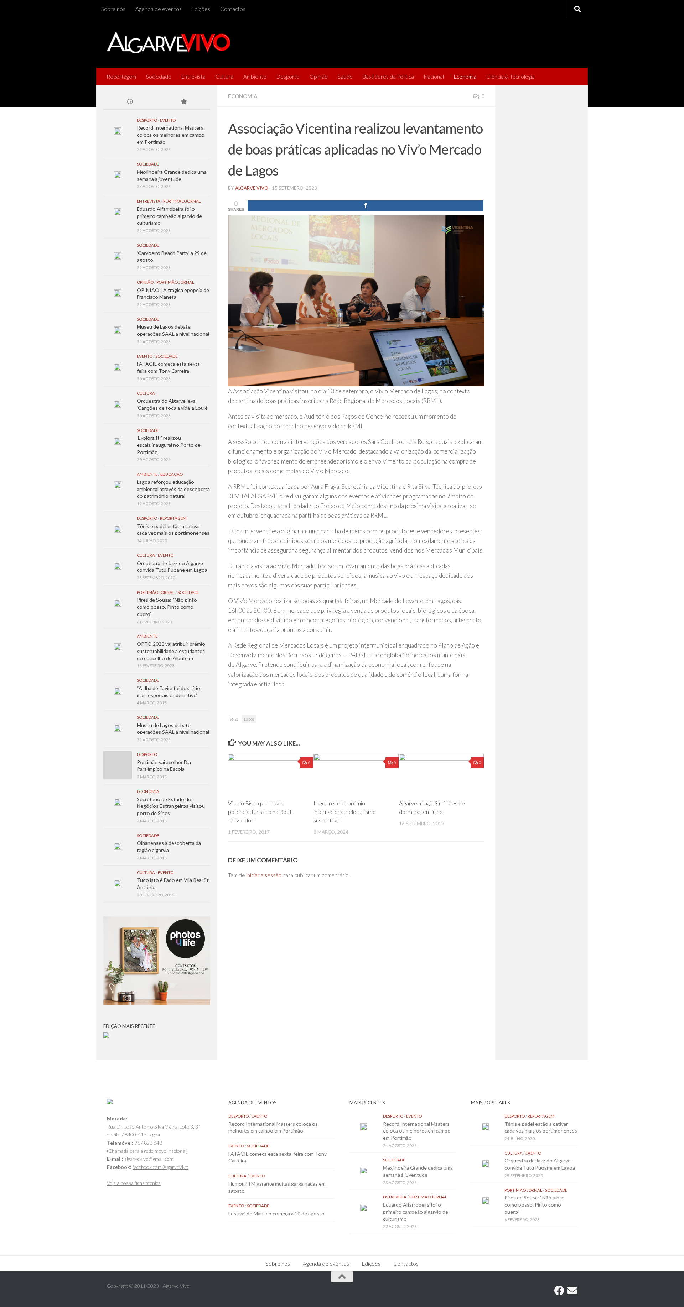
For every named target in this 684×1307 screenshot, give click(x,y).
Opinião (319, 76)
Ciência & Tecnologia (510, 76)
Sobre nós (113, 9)
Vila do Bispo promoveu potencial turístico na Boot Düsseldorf (260, 812)
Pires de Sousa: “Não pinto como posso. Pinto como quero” (167, 607)
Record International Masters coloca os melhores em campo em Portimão (170, 135)
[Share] (365, 205)
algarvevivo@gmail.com (148, 1159)
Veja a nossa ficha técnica (134, 1183)
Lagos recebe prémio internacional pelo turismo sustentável (345, 812)
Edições (201, 9)
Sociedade (158, 76)
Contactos (232, 9)
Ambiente (254, 76)
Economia (465, 76)
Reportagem (121, 76)
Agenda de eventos (158, 9)
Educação (171, 474)
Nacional (434, 76)
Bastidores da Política (388, 76)
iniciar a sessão (263, 875)
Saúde (345, 76)
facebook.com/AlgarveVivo (160, 1167)
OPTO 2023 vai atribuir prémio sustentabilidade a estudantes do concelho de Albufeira (171, 651)
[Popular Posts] (183, 102)
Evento (168, 120)
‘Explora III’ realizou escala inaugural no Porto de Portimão (169, 445)
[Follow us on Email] (572, 1291)
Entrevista (193, 76)
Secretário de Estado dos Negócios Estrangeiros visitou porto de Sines (171, 806)
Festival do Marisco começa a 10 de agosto (276, 1214)
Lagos (249, 719)
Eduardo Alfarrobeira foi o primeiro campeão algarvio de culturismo (169, 216)
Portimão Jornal (182, 201)
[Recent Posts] (130, 102)
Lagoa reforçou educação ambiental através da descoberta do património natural (173, 489)
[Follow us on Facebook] (559, 1291)
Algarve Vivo (251, 188)
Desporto (288, 76)
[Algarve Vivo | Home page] (168, 42)
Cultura (224, 76)
